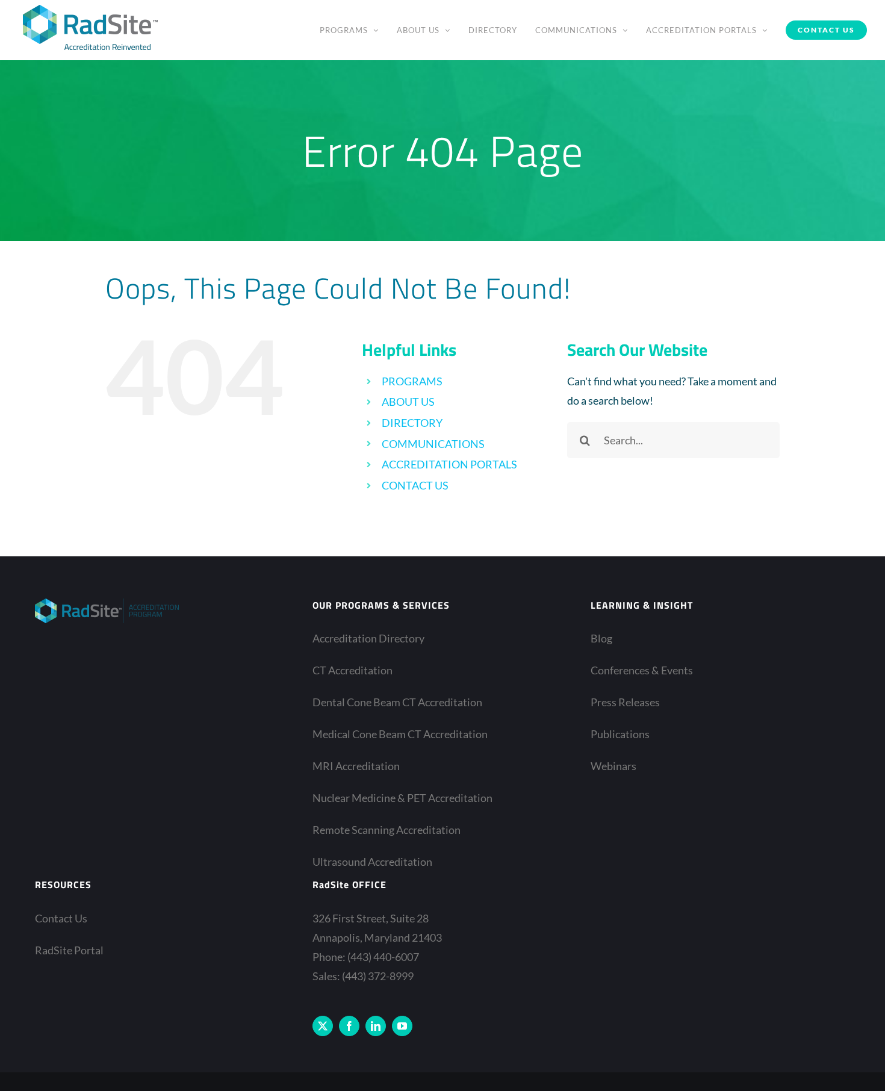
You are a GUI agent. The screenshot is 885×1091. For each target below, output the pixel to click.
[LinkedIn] (375, 1026)
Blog (601, 638)
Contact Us (61, 918)
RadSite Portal (69, 950)
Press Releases (625, 702)
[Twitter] (322, 1026)
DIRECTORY (412, 422)
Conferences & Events (642, 670)
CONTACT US (415, 485)
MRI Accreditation (356, 765)
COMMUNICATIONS (433, 443)
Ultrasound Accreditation (372, 861)
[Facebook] (349, 1026)
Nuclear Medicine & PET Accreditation (402, 797)
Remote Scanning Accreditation (386, 829)
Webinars (613, 765)
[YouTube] (402, 1026)
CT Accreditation (352, 670)
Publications (620, 734)
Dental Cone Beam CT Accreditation (397, 702)
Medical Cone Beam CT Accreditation (400, 734)
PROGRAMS (412, 381)
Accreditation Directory (368, 638)
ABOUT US (408, 401)
